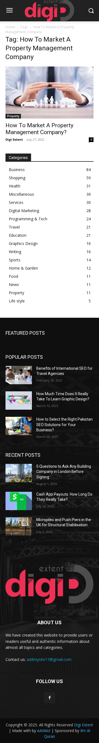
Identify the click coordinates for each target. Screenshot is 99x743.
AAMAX (43, 730)
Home (10, 27)
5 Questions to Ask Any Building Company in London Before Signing (63, 471)
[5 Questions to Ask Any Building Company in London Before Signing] (19, 473)
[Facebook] (49, 697)
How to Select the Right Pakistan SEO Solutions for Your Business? (64, 424)
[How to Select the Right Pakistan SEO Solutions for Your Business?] (19, 426)
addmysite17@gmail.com (49, 659)
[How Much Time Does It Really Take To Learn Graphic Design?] (19, 400)
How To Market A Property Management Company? (39, 128)
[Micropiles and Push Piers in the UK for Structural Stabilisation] (19, 526)
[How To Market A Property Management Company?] (50, 92)
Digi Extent (14, 139)
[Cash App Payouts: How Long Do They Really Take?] (19, 501)
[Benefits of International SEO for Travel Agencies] (19, 375)
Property (13, 116)
